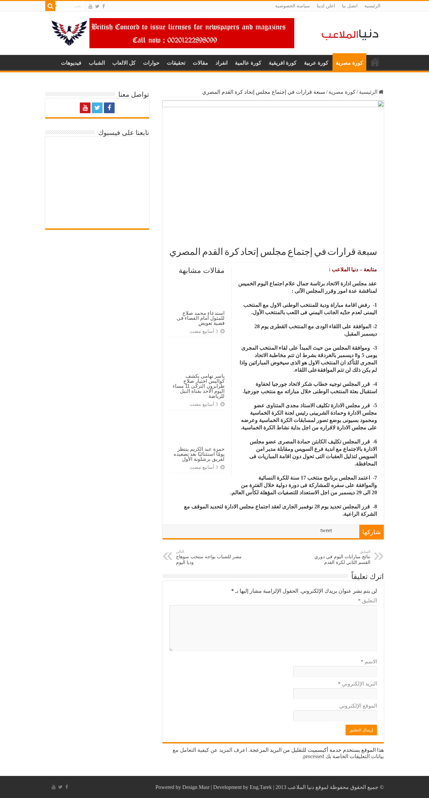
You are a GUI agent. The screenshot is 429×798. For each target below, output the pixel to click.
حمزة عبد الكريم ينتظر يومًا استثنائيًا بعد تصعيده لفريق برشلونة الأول (199, 454)
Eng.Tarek (261, 787)
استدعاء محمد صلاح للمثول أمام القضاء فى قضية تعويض (201, 318)
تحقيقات (176, 63)
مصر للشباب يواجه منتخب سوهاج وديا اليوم (209, 557)
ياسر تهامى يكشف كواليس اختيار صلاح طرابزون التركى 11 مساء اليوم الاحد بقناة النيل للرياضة (199, 386)
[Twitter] (97, 6)
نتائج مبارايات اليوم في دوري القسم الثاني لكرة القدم (342, 557)
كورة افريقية (283, 63)
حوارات (151, 63)
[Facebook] (104, 6)
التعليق (367, 600)
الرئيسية (372, 5)
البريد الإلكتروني (357, 683)
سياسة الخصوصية (292, 5)
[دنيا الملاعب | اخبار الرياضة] (348, 34)
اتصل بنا (350, 5)
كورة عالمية (248, 63)
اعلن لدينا (326, 5)
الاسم (369, 661)
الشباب (97, 63)
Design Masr (195, 787)
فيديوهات (71, 63)
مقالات (200, 63)
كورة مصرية (349, 63)
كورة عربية (316, 63)
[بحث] (50, 6)
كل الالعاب (124, 63)
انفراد (222, 63)
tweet (326, 530)
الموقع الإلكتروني (358, 706)
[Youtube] (90, 6)
